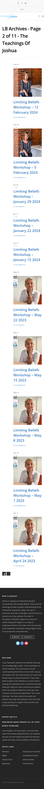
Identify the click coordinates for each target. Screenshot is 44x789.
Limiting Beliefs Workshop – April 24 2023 (26, 555)
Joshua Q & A (7, 759)
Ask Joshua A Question (31, 751)
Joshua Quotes (28, 759)
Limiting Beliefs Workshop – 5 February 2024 (26, 167)
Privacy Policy (28, 763)
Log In (22, 9)
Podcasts (5, 751)
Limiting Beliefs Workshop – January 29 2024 (26, 196)
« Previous (4, 574)
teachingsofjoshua (20, 117)
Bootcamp (6, 763)
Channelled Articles (30, 755)
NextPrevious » (8, 574)
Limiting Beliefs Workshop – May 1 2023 (27, 495)
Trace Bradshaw (19, 206)
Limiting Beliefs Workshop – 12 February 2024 (26, 107)
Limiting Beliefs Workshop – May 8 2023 (27, 435)
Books (4, 755)
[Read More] (34, 740)
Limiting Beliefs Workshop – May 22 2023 (27, 314)
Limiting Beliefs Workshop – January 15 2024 (26, 254)
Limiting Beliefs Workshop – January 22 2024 (26, 225)
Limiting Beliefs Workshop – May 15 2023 (27, 375)
